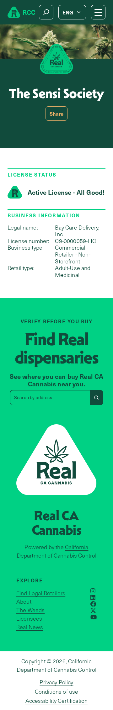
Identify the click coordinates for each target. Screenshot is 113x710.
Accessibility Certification (56, 700)
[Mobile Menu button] (98, 12)
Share (57, 113)
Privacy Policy (56, 682)
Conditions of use (56, 691)
